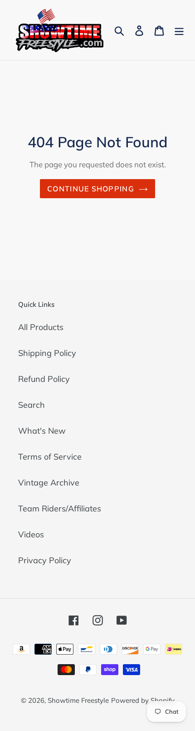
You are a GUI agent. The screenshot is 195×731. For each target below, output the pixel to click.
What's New (42, 431)
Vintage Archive (48, 482)
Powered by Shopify (143, 700)
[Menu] (179, 29)
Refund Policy (44, 379)
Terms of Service (50, 456)
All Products (40, 327)
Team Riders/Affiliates (59, 508)
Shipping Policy (47, 353)
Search (31, 405)
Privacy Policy (44, 560)
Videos (31, 534)
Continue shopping (90, 188)
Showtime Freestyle (78, 700)
